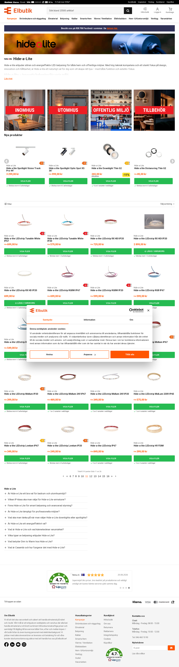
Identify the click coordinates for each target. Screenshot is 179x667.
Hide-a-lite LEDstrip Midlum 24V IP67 (66, 394)
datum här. (112, 28)
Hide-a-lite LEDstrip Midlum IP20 (21, 394)
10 (82, 476)
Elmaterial (53, 18)
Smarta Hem (86, 18)
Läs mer (8, 78)
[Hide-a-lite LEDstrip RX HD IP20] (25, 273)
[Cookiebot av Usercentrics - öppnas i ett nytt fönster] (131, 310)
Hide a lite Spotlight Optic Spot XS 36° (66, 169)
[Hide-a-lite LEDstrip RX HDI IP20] (111, 221)
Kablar (75, 18)
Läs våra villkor (138, 653)
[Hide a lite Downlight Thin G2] (93, 142)
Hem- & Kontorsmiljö (139, 18)
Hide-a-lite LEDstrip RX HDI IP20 (107, 238)
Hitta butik (108, 620)
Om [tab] (131, 320)
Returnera (108, 627)
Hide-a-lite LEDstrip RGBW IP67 (63, 290)
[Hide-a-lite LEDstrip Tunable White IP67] (25, 221)
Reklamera (108, 631)
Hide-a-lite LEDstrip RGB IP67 (149, 290)
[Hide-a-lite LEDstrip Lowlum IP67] (25, 429)
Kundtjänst (160, 2)
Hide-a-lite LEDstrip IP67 (103, 445)
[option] (25, 164)
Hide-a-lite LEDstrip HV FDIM (149, 445)
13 (95, 476)
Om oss (107, 623)
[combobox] (167, 204)
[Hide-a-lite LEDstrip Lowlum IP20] (68, 429)
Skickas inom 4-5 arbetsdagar (19, 186)
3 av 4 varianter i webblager (145, 463)
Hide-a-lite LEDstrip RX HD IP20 (20, 290)
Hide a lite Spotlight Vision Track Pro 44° (23, 169)
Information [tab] (89, 320)
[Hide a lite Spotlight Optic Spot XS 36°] (68, 151)
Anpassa (88, 354)
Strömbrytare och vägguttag (32, 18)
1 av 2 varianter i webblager (59, 411)
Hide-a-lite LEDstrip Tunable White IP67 (22, 239)
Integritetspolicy (111, 635)
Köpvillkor (170, 2)
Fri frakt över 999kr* (62, 2)
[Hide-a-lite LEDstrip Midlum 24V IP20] (111, 377)
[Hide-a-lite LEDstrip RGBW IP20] (111, 273)
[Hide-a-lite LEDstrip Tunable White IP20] (68, 221)
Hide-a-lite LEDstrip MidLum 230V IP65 (154, 394)
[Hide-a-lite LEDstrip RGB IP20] (25, 325)
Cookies (107, 639)
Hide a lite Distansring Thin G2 (150, 168)
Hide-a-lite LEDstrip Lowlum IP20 (64, 445)
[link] (89, 581)
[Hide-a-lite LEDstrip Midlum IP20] (25, 377)
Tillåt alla (129, 354)
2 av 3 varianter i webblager (102, 411)
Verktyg (154, 18)
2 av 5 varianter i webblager (102, 463)
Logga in (157, 12)
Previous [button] (6, 161)
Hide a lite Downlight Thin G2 (107, 168)
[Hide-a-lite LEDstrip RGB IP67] (154, 273)
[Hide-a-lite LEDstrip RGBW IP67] (68, 273)
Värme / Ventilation (103, 18)
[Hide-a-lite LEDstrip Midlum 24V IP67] (68, 377)
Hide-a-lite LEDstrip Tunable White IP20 (65, 239)
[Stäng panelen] (148, 311)
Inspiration (142, 2)
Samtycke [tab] (47, 320)
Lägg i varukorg (156, 251)
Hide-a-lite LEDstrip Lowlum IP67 (21, 445)
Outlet (78, 658)
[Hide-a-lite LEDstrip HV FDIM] (154, 429)
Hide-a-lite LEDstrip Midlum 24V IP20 (109, 394)
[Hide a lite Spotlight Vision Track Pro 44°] (25, 151)
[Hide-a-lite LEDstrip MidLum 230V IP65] (154, 377)
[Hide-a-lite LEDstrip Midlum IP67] (154, 325)
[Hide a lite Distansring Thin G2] (153, 151)
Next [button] (172, 161)
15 (103, 476)
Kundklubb (132, 2)
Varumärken (166, 18)
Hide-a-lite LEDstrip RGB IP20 (19, 342)
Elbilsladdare (120, 18)
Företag (151, 2)
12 (90, 476)
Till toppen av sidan (12, 602)
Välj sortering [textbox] (166, 204)
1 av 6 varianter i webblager (145, 411)
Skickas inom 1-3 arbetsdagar (60, 256)
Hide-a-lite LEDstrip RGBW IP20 (106, 290)
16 (108, 476)
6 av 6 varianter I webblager (103, 186)
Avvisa (49, 354)
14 (99, 476)
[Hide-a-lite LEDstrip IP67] (111, 429)
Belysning (64, 18)
